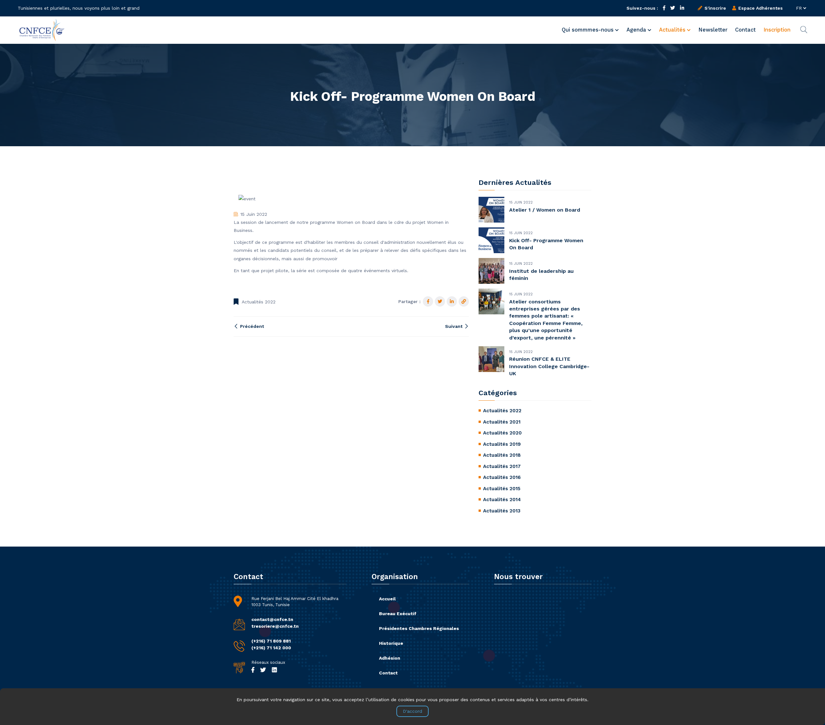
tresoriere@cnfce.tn (275, 626)
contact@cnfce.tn (272, 619)
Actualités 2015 (501, 488)
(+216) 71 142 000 (271, 647)
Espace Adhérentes (760, 8)
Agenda (637, 30)
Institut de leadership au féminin (541, 274)
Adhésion (389, 658)
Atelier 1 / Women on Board (544, 210)
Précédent (251, 326)
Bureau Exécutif (397, 613)
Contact (745, 30)
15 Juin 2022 (253, 214)
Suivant (454, 326)
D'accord (412, 711)
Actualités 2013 (501, 511)
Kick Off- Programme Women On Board (546, 244)
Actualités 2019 (502, 444)
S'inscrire (714, 8)
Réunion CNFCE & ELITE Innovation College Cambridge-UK (549, 366)
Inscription (777, 30)
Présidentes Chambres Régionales (419, 628)
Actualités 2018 (502, 455)
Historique (391, 643)
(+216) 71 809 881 (271, 641)
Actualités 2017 (502, 466)
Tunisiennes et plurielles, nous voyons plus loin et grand (79, 8)
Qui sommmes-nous (588, 30)
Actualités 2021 (501, 422)
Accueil (387, 598)
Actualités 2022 (259, 301)
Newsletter (712, 30)
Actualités (673, 30)
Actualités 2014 (502, 499)
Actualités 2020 (502, 433)
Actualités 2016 (502, 477)
